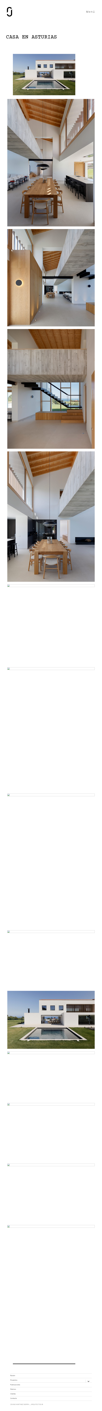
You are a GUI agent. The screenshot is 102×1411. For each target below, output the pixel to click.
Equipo (12, 1375)
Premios (13, 1389)
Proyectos (13, 1380)
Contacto (13, 1398)
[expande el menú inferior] (88, 1381)
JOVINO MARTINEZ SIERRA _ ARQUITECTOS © (26, 1404)
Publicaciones (15, 1385)
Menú (90, 11)
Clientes (13, 1394)
